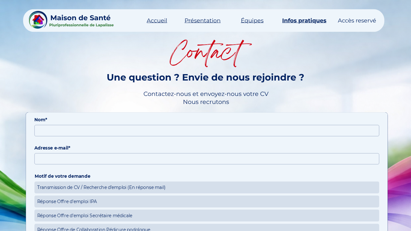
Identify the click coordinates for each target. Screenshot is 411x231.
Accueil (157, 20)
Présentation (203, 20)
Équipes (252, 20)
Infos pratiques (304, 20)
